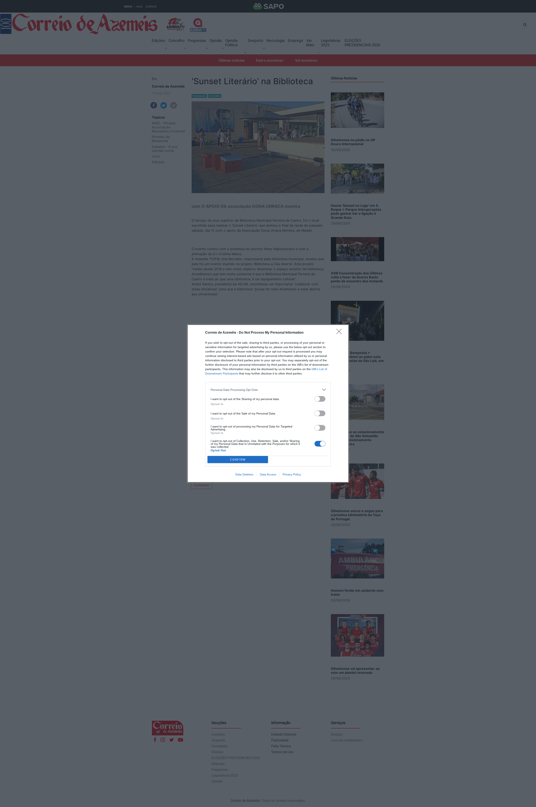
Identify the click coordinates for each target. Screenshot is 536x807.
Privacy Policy (292, 474)
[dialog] (268, 403)
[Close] (340, 333)
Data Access (268, 474)
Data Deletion (244, 474)
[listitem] (268, 389)
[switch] (319, 399)
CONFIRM (238, 459)
